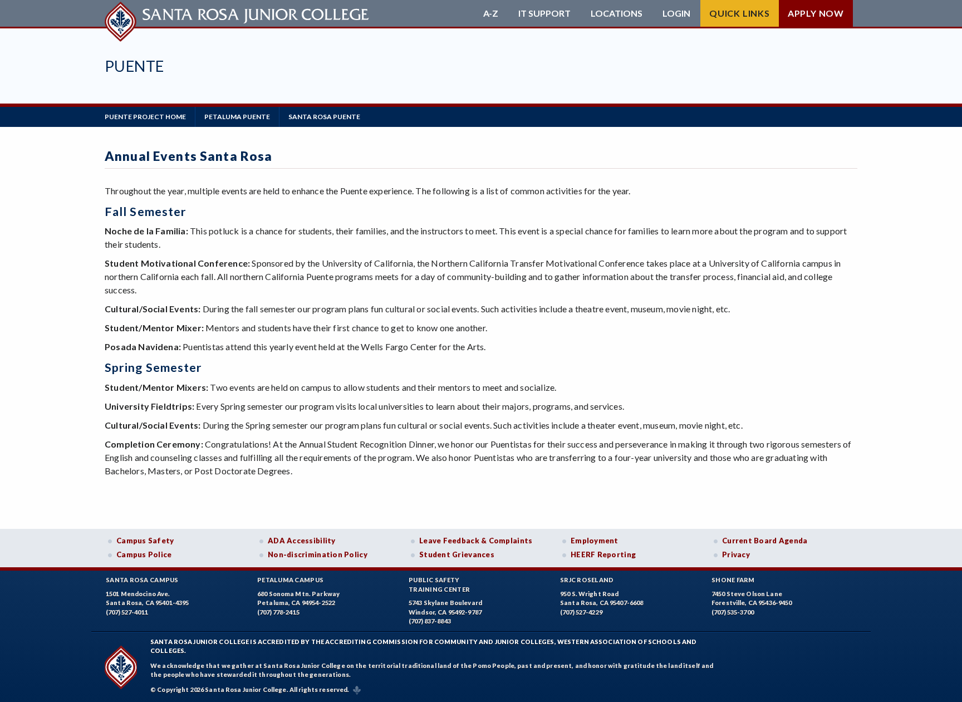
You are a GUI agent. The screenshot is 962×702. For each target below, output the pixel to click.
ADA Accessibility (302, 540)
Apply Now (816, 13)
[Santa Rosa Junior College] (238, 13)
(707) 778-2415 (278, 612)
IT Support (544, 13)
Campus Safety (145, 540)
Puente (134, 66)
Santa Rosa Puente (324, 116)
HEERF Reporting (603, 554)
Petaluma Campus (290, 579)
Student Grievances (456, 554)
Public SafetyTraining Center (439, 584)
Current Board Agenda (765, 540)
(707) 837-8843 (430, 621)
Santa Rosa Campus (142, 579)
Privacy (736, 554)
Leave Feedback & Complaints (475, 540)
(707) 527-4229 (581, 612)
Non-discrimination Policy (317, 554)
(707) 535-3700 (732, 612)
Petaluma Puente (237, 116)
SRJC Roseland (587, 579)
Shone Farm (733, 579)
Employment (595, 540)
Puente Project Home (145, 116)
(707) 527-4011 (127, 612)
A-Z (490, 13)
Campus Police (144, 554)
